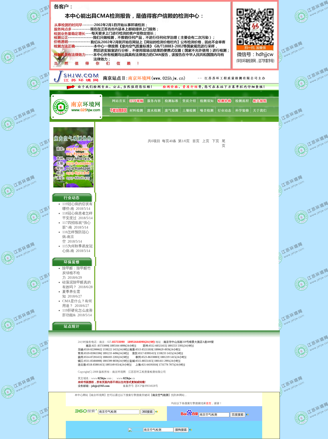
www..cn (126, 378)
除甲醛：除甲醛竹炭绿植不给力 (76, 272)
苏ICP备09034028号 (146, 385)
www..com (101, 378)
